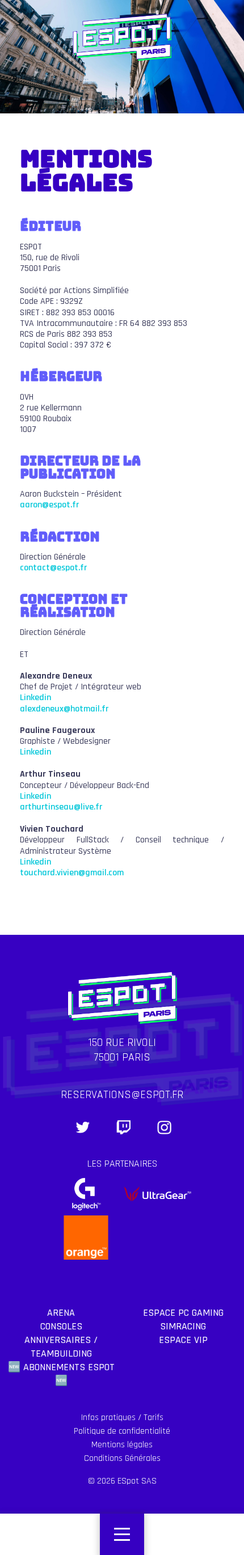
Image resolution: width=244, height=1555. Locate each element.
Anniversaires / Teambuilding (61, 1346)
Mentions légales (122, 1445)
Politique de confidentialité (122, 1431)
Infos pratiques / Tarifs (122, 1417)
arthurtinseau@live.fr (61, 807)
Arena (61, 1312)
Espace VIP (183, 1339)
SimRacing (183, 1326)
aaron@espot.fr (49, 505)
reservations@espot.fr (122, 1094)
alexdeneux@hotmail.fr (64, 709)
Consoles (61, 1326)
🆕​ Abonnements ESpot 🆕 (61, 1374)
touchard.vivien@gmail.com (72, 873)
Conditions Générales (122, 1458)
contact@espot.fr (53, 568)
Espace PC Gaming (183, 1312)
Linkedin (35, 698)
